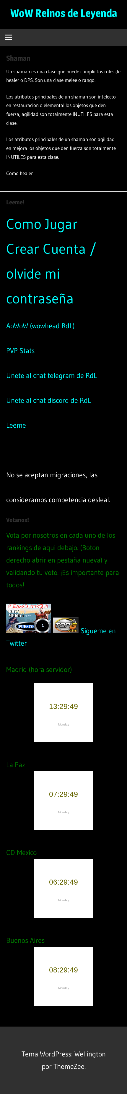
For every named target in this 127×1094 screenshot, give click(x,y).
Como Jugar (42, 224)
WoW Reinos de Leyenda (63, 13)
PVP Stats (20, 350)
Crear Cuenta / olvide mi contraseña (51, 273)
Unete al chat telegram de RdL (51, 375)
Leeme (16, 425)
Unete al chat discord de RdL (48, 400)
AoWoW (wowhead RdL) (40, 325)
